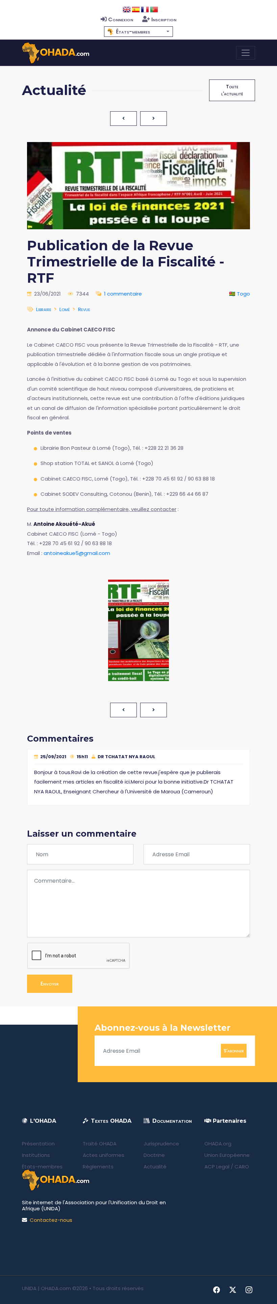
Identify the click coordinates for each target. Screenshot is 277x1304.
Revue (84, 309)
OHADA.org (217, 1143)
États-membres (42, 1166)
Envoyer (50, 983)
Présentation (38, 1143)
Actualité (155, 1166)
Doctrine (154, 1155)
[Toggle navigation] (245, 53)
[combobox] (138, 31)
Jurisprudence (161, 1143)
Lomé (64, 309)
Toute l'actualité (232, 90)
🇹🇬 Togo (239, 293)
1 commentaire (123, 293)
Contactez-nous (51, 1220)
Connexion (120, 19)
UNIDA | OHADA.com (46, 1288)
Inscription (163, 19)
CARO (241, 1166)
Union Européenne (227, 1155)
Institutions (36, 1155)
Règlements (98, 1166)
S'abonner (234, 1050)
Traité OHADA (100, 1143)
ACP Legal (216, 1166)
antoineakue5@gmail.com (77, 553)
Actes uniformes (103, 1155)
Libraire (43, 309)
